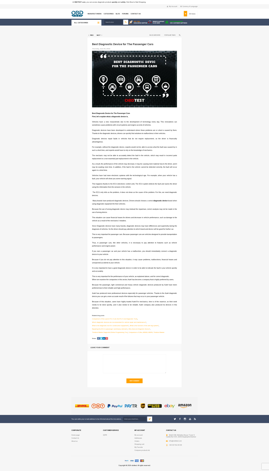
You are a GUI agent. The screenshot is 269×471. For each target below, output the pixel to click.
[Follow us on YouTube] (190, 419)
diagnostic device (160, 201)
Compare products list (142, 450)
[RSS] (195, 419)
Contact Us (75, 438)
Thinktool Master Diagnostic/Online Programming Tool (110, 332)
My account (138, 435)
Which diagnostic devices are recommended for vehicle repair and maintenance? (119, 322)
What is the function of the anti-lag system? (144, 325)
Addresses (138, 438)
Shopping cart (139, 444)
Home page (75, 435)
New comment (134, 381)
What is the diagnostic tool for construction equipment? (110, 325)
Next (98, 35)
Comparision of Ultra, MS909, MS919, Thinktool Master (146, 332)
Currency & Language (190, 6)
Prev (92, 35)
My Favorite (138, 447)
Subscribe (149, 419)
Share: (94, 338)
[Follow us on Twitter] (175, 419)
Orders (136, 441)
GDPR (105, 435)
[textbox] (113, 22)
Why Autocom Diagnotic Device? (139, 329)
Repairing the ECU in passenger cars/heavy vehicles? (109, 329)
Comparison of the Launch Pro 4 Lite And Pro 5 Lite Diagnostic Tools (114, 319)
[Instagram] (185, 419)
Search (125, 22)
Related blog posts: (98, 315)
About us (74, 441)
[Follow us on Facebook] (180, 419)
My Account (173, 6)
